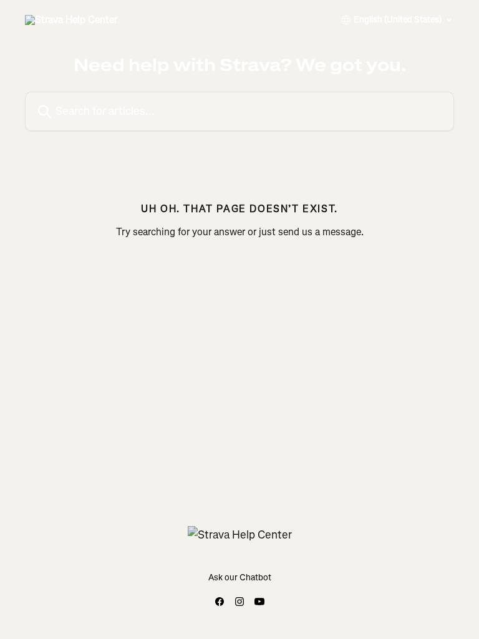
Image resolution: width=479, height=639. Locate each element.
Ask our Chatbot (239, 577)
